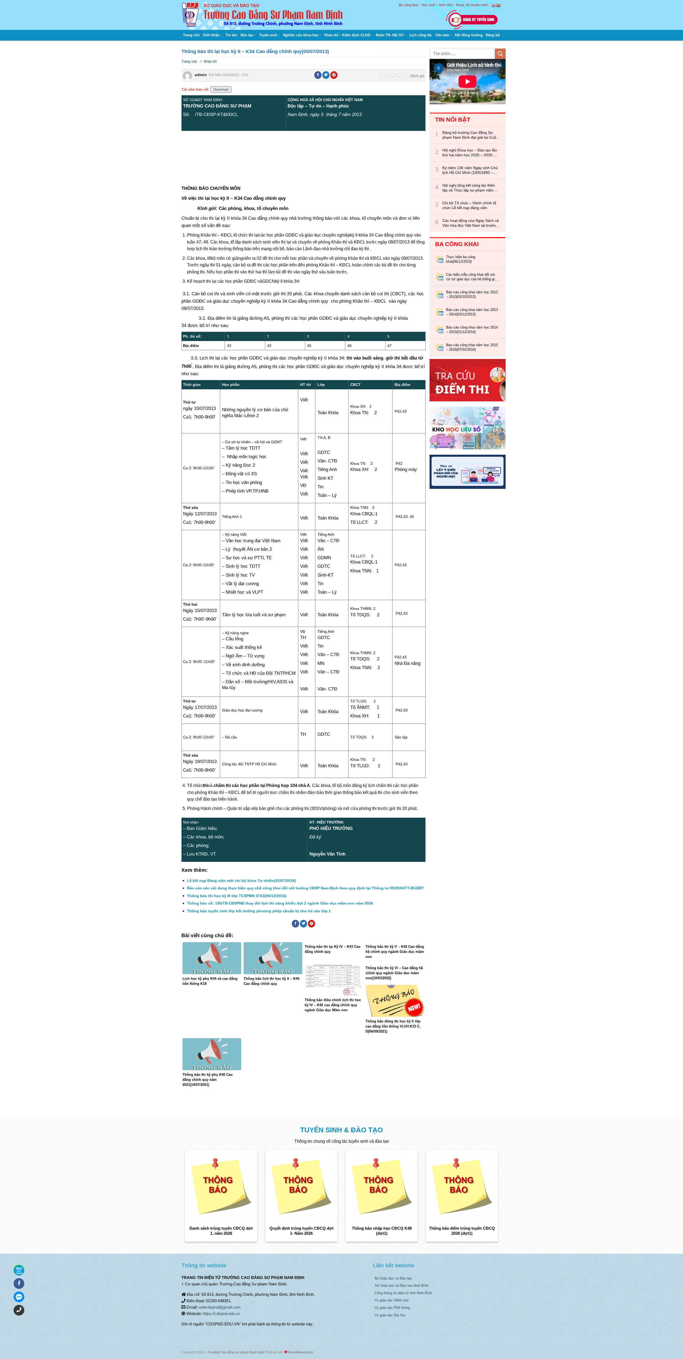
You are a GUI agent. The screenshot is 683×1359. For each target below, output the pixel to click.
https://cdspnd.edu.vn (221, 1313)
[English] (493, 5)
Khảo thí (210, 61)
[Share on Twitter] (326, 75)
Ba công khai (409, 5)
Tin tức (231, 35)
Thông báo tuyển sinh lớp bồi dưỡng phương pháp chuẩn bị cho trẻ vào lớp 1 (259, 911)
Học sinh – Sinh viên (437, 5)
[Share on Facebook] (318, 75)
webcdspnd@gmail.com (219, 1307)
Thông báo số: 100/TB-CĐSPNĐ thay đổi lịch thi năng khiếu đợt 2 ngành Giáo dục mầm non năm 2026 (280, 903)
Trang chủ (191, 35)
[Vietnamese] (498, 5)
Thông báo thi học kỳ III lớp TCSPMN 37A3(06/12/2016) (237, 896)
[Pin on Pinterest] (334, 75)
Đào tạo (247, 35)
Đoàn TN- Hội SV (390, 35)
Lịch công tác (421, 35)
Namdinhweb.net (300, 1352)
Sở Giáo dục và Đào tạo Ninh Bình (401, 1286)
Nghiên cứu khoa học (301, 35)
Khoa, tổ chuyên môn (472, 5)
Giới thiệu (211, 35)
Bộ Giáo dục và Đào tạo (393, 1278)
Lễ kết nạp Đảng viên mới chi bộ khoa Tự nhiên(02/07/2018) (241, 880)
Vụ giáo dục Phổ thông (392, 1308)
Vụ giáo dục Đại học (390, 1315)
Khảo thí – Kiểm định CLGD (347, 35)
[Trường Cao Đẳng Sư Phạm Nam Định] (263, 15)
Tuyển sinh (268, 35)
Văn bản (442, 35)
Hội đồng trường (469, 35)
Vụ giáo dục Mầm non (391, 1300)
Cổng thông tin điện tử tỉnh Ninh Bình (403, 1293)
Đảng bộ (493, 35)
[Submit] (500, 54)
